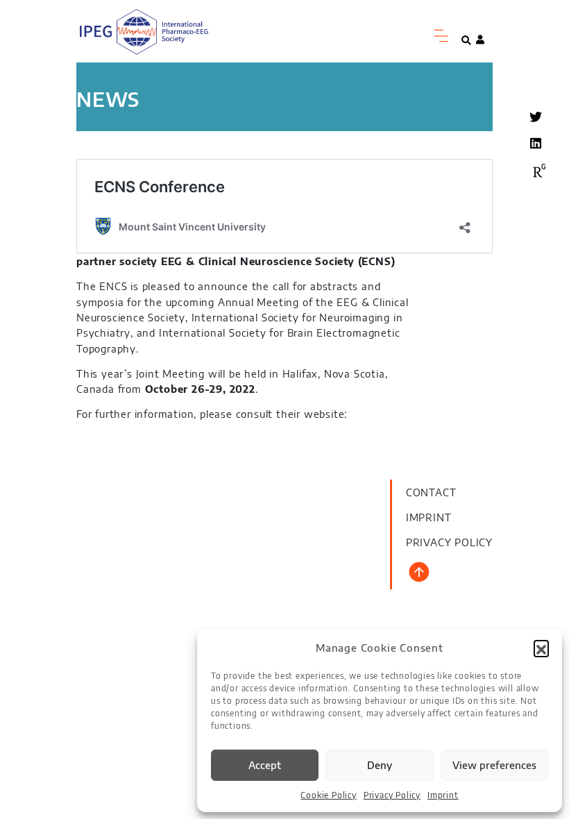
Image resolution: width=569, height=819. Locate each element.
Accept (264, 765)
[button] (541, 648)
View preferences (494, 765)
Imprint (443, 795)
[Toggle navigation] (442, 36)
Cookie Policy (328, 795)
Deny (379, 765)
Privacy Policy (392, 795)
